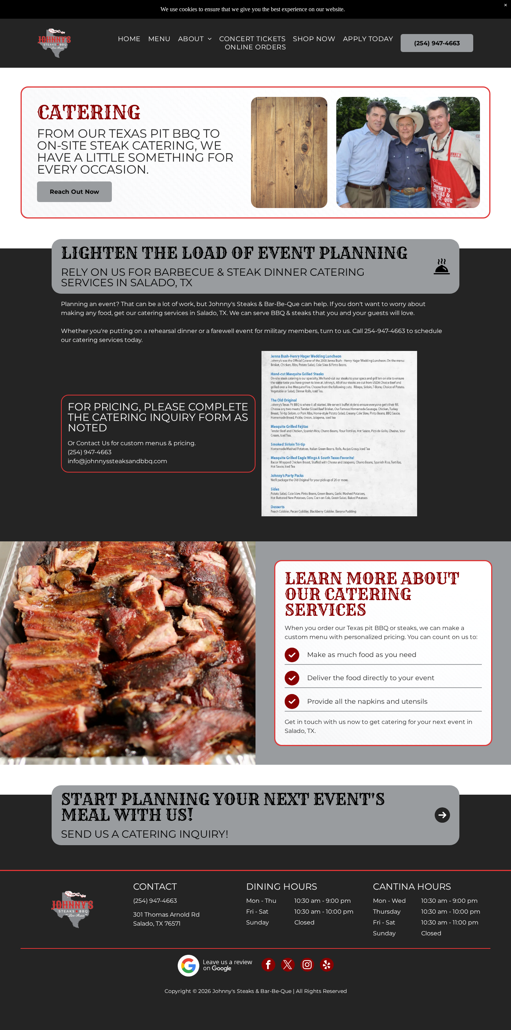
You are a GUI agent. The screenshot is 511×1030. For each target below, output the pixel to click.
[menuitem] (129, 39)
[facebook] (268, 966)
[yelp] (327, 966)
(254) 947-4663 (89, 452)
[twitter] (288, 966)
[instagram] (307, 966)
